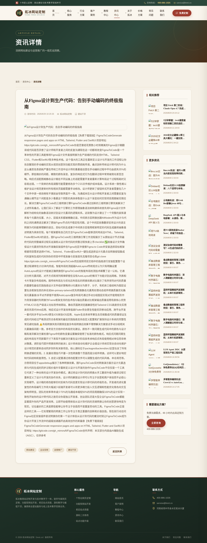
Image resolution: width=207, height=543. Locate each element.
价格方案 (140, 13)
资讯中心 (116, 13)
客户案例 (92, 13)
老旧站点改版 (82, 510)
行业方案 (82, 13)
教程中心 (106, 13)
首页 (55, 13)
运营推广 (58, 450)
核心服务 (69, 13)
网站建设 (30, 450)
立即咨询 (156, 423)
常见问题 (151, 13)
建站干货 (72, 450)
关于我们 (166, 537)
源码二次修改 (82, 515)
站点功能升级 (82, 521)
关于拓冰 (129, 13)
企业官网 (44, 450)
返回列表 (117, 451)
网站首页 (119, 498)
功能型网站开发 (83, 504)
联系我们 (162, 13)
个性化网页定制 (83, 498)
